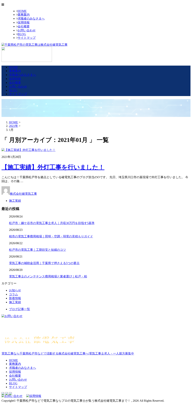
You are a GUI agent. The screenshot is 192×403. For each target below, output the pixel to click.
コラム (13, 294)
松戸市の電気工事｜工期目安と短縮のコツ (37, 249)
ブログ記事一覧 (19, 309)
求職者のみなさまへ (31, 18)
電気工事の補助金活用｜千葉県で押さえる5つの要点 (44, 263)
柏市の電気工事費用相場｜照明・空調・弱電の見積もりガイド (51, 236)
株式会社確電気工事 (23, 193)
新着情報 (15, 298)
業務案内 (24, 14)
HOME (22, 11)
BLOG (22, 34)
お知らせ (15, 290)
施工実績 (15, 200)
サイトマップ (27, 37)
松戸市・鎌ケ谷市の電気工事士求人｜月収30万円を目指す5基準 (51, 223)
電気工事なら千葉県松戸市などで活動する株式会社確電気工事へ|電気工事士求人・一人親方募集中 (68, 353)
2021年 (13, 125)
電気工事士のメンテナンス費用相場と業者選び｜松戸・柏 (48, 276)
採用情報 (24, 22)
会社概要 (24, 26)
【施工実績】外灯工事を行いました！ (53, 167)
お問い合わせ (27, 30)
